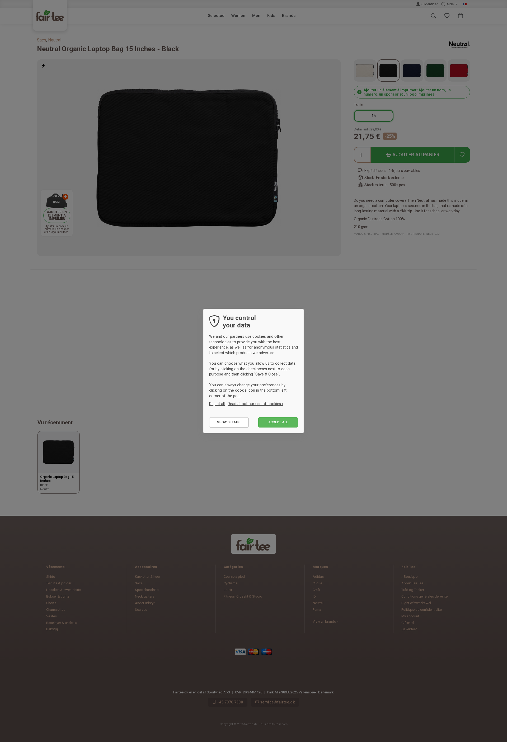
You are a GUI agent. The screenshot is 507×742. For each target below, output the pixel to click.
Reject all (217, 404)
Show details (229, 422)
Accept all (278, 422)
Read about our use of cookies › (255, 404)
